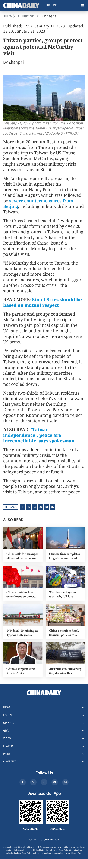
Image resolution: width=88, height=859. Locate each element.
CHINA (33, 839)
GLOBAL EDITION (50, 839)
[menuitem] (51, 5)
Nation (28, 16)
